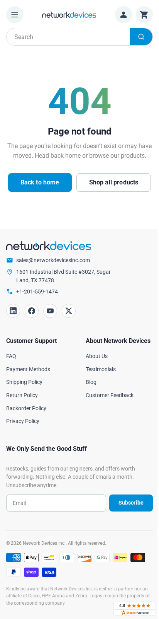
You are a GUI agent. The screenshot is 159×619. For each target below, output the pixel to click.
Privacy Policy (22, 421)
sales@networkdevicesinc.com (53, 260)
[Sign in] (123, 14)
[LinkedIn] (13, 311)
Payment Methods (28, 369)
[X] (69, 311)
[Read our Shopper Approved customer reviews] (134, 609)
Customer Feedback (110, 395)
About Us (97, 356)
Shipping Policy (24, 382)
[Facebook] (32, 311)
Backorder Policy (26, 408)
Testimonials (101, 369)
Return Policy (22, 395)
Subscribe (131, 503)
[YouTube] (50, 311)
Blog (91, 382)
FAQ (11, 356)
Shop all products (114, 182)
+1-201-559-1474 (37, 291)
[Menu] (14, 14)
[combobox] (79, 36)
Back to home (39, 182)
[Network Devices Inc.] (69, 14)
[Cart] (144, 14)
